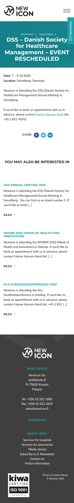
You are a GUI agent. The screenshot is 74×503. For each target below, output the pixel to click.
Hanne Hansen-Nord (49, 114)
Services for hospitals (37, 440)
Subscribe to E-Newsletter (37, 454)
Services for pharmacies (37, 445)
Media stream (37, 449)
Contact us (37, 459)
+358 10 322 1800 (39, 399)
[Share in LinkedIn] (50, 137)
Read (8, 215)
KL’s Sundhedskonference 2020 (30, 284)
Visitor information (37, 463)
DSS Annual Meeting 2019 (24, 185)
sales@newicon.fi (37, 409)
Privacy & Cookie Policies (55, 475)
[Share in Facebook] (37, 137)
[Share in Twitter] (43, 137)
